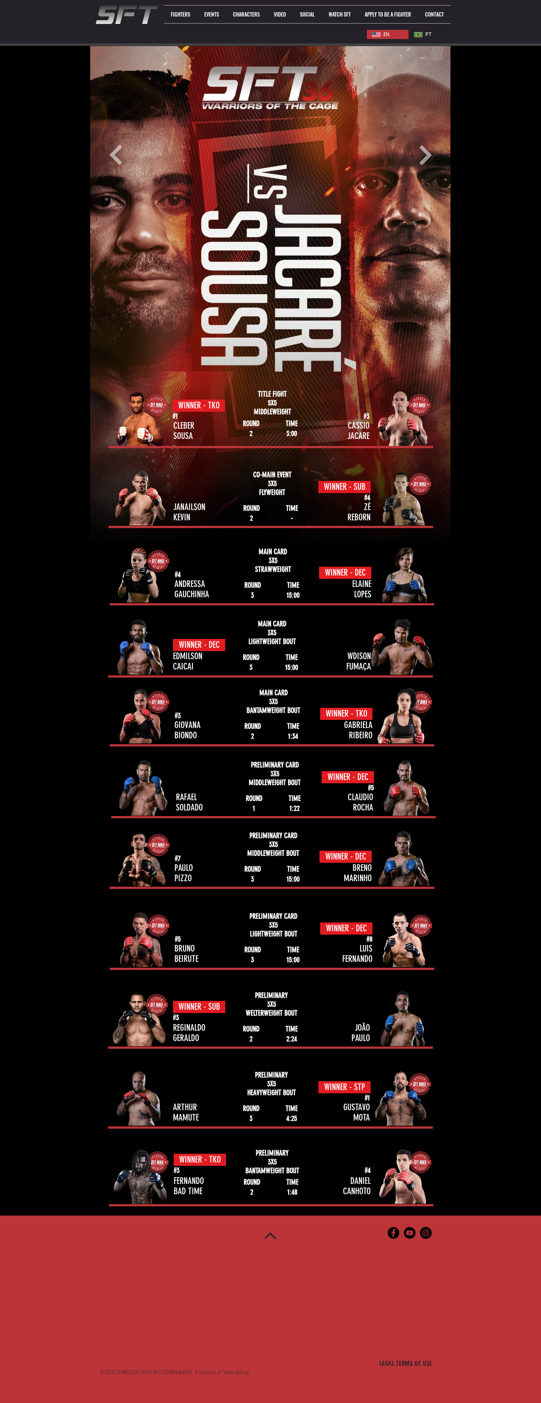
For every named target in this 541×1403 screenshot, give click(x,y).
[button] (180, 14)
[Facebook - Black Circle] (393, 1233)
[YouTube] (410, 1233)
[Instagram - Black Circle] (426, 1233)
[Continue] (116, 155)
